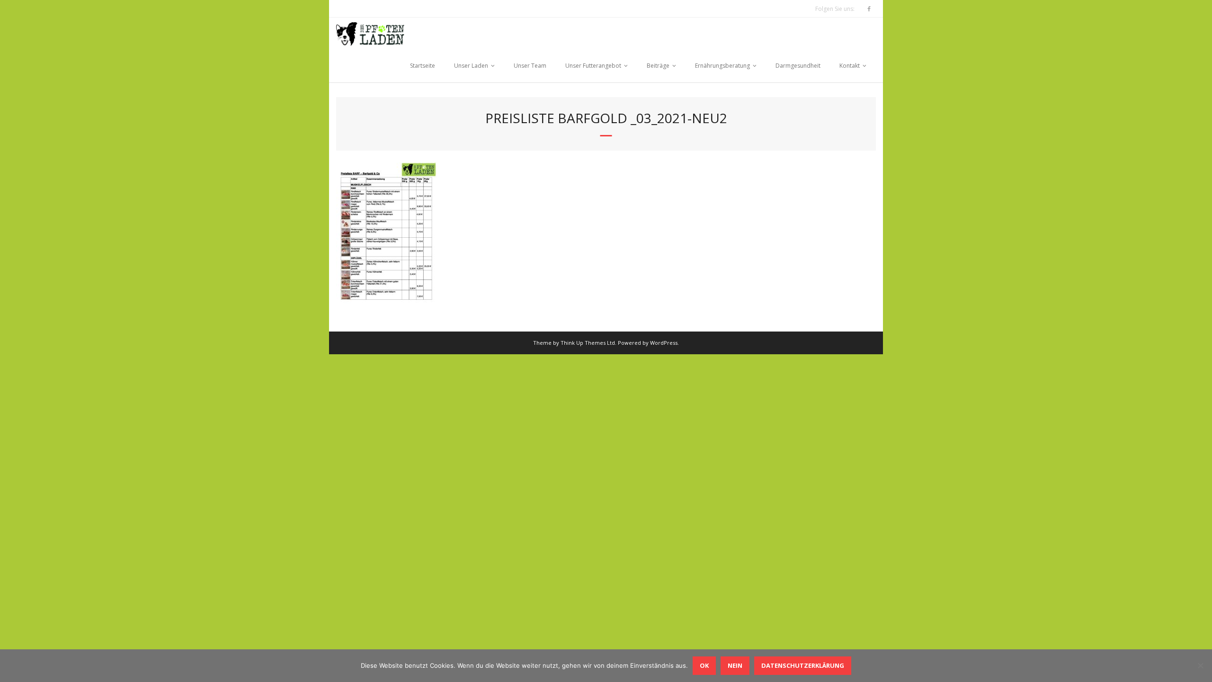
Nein (735, 665)
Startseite (422, 66)
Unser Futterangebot (593, 66)
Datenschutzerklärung (802, 665)
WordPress (663, 342)
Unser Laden (471, 66)
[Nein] (1200, 665)
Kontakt (849, 66)
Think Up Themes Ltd (588, 342)
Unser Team (530, 66)
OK (704, 665)
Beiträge (658, 66)
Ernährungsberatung (722, 66)
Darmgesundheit (797, 66)
